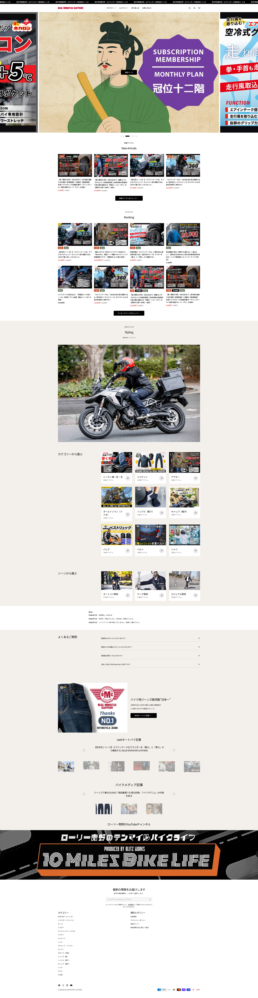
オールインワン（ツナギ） (67, 931)
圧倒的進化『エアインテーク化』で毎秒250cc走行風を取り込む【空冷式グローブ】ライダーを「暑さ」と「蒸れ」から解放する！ (146, 254)
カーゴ (60, 924)
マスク (60, 971)
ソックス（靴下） (64, 960)
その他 (60, 975)
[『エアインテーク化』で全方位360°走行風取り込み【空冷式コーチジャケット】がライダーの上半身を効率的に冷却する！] (183, 165)
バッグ (60, 967)
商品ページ (129, 75)
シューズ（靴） (63, 956)
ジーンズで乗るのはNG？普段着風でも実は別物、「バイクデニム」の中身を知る (129, 794)
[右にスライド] (174, 750)
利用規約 (131, 905)
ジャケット (61, 938)
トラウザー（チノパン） (66, 920)
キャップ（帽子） (64, 964)
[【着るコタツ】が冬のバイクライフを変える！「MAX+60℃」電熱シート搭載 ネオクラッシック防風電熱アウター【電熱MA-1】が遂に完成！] (111, 234)
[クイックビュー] (89, 158)
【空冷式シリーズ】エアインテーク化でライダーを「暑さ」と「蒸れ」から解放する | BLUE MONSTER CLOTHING (129, 748)
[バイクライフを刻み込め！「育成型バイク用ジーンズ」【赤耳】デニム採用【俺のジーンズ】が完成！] (75, 277)
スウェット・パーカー (65, 946)
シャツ (60, 942)
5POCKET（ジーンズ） (66, 916)
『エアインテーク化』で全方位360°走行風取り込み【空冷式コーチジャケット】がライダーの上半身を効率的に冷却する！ (183, 182)
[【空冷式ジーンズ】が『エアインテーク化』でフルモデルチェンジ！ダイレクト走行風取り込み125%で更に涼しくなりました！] (147, 165)
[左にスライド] (84, 750)
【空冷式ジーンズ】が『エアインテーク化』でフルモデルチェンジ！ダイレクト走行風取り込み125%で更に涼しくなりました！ (147, 182)
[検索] (190, 8)
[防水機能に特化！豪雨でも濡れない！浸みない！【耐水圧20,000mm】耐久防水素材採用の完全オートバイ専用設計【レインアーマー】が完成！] (183, 234)
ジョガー (61, 927)
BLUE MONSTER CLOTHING (72, 990)
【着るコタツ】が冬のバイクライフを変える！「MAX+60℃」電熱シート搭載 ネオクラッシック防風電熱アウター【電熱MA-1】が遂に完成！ (111, 254)
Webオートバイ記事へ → (144, 715)
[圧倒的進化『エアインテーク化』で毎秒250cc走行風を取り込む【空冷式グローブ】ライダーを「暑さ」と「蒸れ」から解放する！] (147, 234)
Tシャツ (60, 949)
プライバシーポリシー (138, 920)
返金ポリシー (135, 924)
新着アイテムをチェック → (129, 198)
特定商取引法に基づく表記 (140, 927)
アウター (61, 935)
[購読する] (150, 899)
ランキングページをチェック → (129, 313)
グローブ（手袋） (64, 953)
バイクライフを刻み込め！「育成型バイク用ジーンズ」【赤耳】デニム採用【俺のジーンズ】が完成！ (74, 297)
